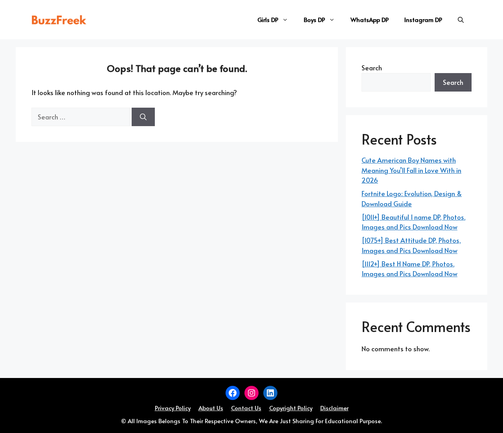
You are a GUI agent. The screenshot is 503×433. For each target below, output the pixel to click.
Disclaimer (334, 408)
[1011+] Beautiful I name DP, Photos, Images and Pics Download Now (414, 222)
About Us (210, 408)
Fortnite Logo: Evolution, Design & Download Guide (412, 198)
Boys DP (314, 19)
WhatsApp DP (370, 19)
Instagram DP (423, 19)
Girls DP (267, 19)
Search (372, 67)
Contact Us (246, 408)
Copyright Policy (290, 408)
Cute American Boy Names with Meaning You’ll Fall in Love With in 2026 (411, 170)
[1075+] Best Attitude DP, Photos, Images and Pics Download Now (411, 245)
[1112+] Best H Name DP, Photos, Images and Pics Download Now (409, 269)
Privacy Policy (173, 408)
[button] (461, 19)
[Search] (143, 117)
